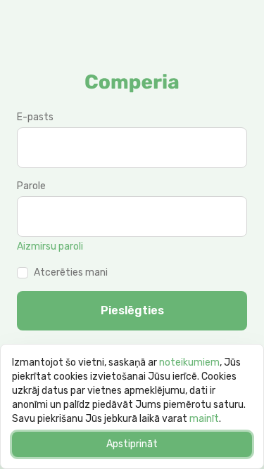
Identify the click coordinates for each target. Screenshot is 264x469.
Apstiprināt (132, 444)
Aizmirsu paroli (50, 246)
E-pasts (35, 117)
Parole (31, 186)
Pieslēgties (132, 310)
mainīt (204, 419)
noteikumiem (189, 362)
